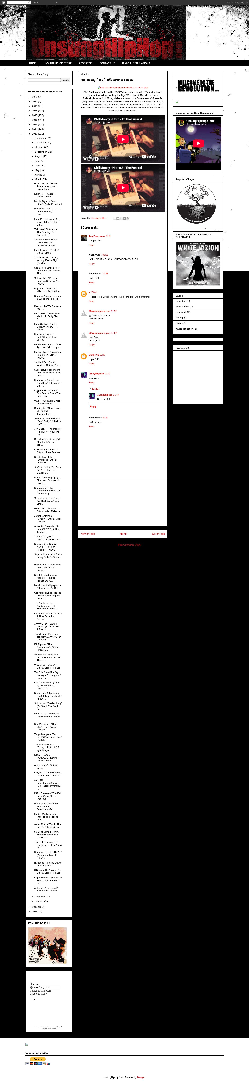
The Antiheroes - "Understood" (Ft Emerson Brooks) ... (46, 606)
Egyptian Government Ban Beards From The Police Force (47, 393)
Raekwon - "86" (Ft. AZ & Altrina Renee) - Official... (47, 211)
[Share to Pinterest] (127, 218)
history (179, 323)
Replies (96, 389)
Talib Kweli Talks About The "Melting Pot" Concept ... (46, 232)
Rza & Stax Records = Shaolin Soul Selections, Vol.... (46, 806)
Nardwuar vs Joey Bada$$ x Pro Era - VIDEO (45, 337)
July (37, 161)
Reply (92, 245)
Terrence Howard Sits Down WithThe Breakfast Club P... (45, 242)
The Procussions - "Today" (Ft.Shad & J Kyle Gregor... (46, 747)
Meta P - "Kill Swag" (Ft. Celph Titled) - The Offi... (47, 222)
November (41, 142)
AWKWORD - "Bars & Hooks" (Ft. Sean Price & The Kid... (47, 626)
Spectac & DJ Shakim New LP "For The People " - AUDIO (45, 547)
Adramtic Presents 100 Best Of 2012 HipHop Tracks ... (46, 529)
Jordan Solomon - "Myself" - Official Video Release (48, 518)
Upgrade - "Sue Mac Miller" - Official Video (47, 290)
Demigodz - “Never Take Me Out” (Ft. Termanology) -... (47, 411)
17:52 (114, 311)
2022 (35, 97)
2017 (35, 115)
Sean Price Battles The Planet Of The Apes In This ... (47, 270)
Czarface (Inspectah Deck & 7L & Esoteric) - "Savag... (48, 616)
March (38, 179)
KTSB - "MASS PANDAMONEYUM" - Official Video (46, 757)
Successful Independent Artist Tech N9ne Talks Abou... (47, 372)
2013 (35, 133)
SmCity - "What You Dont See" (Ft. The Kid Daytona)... (47, 470)
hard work (181, 312)
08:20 (108, 236)
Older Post (158, 533)
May (37, 170)
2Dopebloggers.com (99, 311)
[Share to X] (121, 218)
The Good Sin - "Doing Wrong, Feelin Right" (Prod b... (46, 260)
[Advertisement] (122, 502)
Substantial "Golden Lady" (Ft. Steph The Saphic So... (48, 706)
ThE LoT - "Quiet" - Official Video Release (47, 538)
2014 (35, 129)
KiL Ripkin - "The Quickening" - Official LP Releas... (46, 647)
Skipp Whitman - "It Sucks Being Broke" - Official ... (48, 557)
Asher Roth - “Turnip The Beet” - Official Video (47, 825)
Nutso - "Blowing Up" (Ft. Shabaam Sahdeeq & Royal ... (47, 480)
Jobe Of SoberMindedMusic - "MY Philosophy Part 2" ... (47, 784)
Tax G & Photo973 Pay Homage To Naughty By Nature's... (48, 675)
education (181, 301)
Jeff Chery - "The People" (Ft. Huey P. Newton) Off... (47, 431)
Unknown (94, 355)
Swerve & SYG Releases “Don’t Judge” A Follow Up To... (47, 421)
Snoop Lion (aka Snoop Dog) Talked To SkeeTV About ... (48, 696)
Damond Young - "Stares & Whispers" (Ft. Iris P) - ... (47, 298)
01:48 (116, 395)
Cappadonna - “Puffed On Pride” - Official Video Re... (48, 880)
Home (123, 533)
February (40, 896)
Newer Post (88, 533)
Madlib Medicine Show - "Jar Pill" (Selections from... (47, 817)
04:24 (105, 417)
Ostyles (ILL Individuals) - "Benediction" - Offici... (47, 774)
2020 (35, 101)
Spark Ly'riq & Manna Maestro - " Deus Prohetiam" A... (45, 578)
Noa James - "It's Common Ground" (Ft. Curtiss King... (47, 491)
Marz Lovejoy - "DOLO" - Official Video (47, 251)
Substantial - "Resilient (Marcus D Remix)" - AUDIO (46, 281)
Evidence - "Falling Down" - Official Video (48, 864)
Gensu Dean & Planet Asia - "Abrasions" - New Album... (45, 186)
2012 (35, 907)
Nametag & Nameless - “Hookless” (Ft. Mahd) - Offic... (48, 383)
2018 (35, 110)
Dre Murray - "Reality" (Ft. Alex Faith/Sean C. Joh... (48, 442)
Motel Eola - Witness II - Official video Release (47, 510)
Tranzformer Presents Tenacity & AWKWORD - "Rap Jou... (48, 637)
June (38, 165)
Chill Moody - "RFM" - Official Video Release (47, 451)
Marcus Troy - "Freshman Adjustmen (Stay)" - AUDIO (48, 355)
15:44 (94, 292)
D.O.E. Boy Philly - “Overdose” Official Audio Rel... (45, 460)
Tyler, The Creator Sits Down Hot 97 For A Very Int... (48, 845)
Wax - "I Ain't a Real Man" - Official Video (47, 402)
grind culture (182, 306)
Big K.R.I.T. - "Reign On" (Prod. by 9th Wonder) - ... (48, 716)
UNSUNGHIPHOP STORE (58, 63)
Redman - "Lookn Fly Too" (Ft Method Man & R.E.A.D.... (48, 855)
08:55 (105, 255)
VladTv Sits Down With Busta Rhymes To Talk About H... (47, 657)
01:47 (107, 373)
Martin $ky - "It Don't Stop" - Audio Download (48, 202)
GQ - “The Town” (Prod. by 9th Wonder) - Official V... (47, 685)
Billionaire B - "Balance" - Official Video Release (47, 871)
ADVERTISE (85, 63)
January (39, 901)
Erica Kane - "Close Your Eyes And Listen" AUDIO (47, 567)
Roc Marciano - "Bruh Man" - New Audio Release (45, 727)
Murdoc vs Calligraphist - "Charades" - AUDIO (47, 587)
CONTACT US (107, 63)
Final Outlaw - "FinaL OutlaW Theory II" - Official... (45, 327)
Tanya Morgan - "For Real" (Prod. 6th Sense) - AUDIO (48, 737)
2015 (35, 124)
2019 (35, 106)
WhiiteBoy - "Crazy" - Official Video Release (47, 666)
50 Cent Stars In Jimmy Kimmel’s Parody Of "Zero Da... (46, 834)
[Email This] (115, 218)
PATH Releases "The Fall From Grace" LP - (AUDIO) (47, 796)
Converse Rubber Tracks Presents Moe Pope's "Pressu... (47, 595)
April (37, 174)
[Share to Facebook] (124, 218)
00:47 (102, 355)
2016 (35, 120)
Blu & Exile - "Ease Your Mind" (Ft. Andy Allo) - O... (47, 316)
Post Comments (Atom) (129, 545)
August (39, 156)
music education (184, 328)
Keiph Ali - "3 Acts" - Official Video (44, 195)
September (41, 151)
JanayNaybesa (96, 373)
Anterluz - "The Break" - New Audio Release (47, 889)
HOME (32, 63)
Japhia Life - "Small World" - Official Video (47, 363)
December (41, 137)
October (39, 147)
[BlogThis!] (118, 218)
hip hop (180, 317)
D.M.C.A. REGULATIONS (136, 63)
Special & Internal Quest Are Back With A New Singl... (47, 501)
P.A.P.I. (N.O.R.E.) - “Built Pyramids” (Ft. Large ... (48, 346)
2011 (35, 911)
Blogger (140, 1077)
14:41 (105, 273)
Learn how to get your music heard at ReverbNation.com (49, 1028)
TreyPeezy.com (97, 236)
